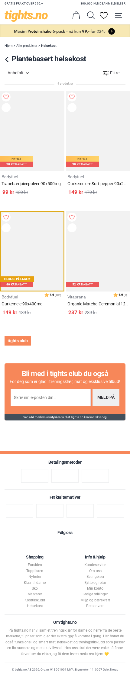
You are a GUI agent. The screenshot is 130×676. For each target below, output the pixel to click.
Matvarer (35, 594)
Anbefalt (16, 73)
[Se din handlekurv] (76, 15)
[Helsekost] (7, 59)
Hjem (9, 46)
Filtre (114, 73)
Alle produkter (26, 46)
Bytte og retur (95, 583)
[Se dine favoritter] (104, 15)
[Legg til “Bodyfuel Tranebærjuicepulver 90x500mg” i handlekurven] (7, 108)
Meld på (106, 397)
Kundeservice (95, 565)
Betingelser (95, 577)
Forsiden (35, 565)
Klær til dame (35, 583)
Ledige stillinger (95, 594)
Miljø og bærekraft (95, 600)
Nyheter (34, 577)
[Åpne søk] (91, 15)
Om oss (95, 571)
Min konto (95, 588)
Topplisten (34, 571)
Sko (35, 588)
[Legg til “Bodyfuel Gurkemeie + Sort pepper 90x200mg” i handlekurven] (72, 108)
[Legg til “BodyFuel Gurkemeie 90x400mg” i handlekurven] (7, 228)
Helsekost (49, 46)
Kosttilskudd (34, 600)
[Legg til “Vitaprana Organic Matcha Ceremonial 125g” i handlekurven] (72, 228)
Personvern (95, 606)
